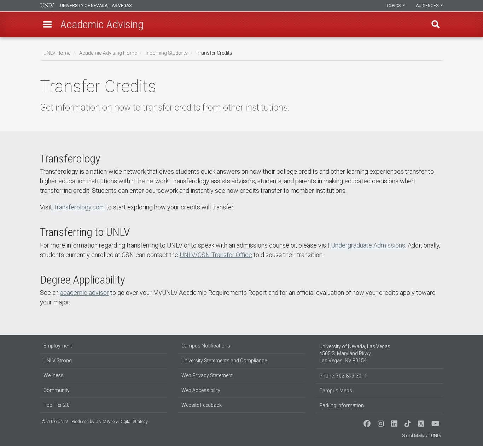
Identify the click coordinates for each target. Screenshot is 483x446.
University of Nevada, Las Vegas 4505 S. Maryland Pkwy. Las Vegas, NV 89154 (354, 353)
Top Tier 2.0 (56, 405)
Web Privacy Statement (207, 375)
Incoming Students (167, 53)
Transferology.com (79, 207)
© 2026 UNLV (55, 421)
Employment (57, 346)
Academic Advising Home (108, 53)
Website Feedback (201, 405)
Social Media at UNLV (421, 435)
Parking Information (341, 405)
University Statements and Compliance (224, 360)
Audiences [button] (428, 5)
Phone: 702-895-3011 (343, 376)
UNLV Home (56, 53)
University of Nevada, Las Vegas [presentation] (96, 5)
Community (56, 390)
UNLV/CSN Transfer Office (216, 254)
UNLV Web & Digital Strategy (121, 421)
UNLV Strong (57, 360)
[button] (47, 24)
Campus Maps (335, 390)
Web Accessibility (200, 390)
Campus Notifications (205, 346)
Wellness (53, 375)
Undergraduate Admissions (368, 245)
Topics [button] (394, 5)
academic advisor (84, 292)
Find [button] (435, 24)
